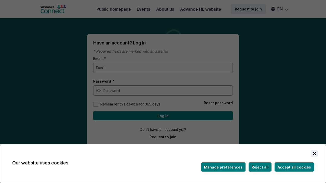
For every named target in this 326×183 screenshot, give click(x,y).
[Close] (314, 153)
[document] (163, 164)
